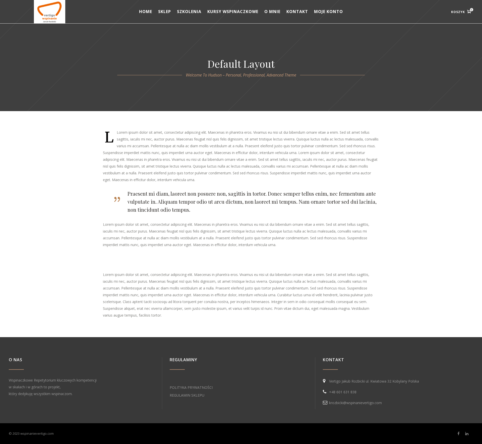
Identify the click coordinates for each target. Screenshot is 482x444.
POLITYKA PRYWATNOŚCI (191, 387)
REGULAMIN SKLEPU (187, 395)
